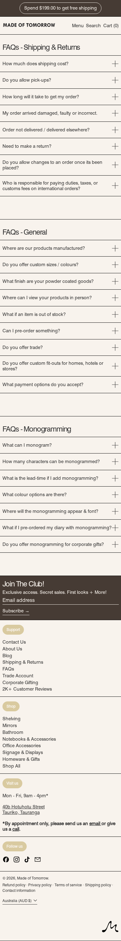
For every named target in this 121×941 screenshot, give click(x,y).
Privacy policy (40, 885)
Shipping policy (98, 885)
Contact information (18, 890)
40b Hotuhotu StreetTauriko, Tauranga (23, 809)
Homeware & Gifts (21, 759)
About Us (12, 649)
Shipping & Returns (22, 662)
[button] (93, 25)
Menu (78, 25)
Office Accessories (21, 745)
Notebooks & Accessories (29, 739)
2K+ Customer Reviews (27, 689)
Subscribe (13, 611)
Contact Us (14, 642)
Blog (7, 655)
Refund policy (13, 885)
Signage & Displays (22, 752)
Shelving (11, 719)
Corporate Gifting (20, 682)
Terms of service (68, 885)
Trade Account (17, 676)
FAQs (8, 669)
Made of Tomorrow (32, 878)
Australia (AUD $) (17, 900)
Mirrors (9, 725)
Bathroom (12, 732)
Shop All (11, 766)
